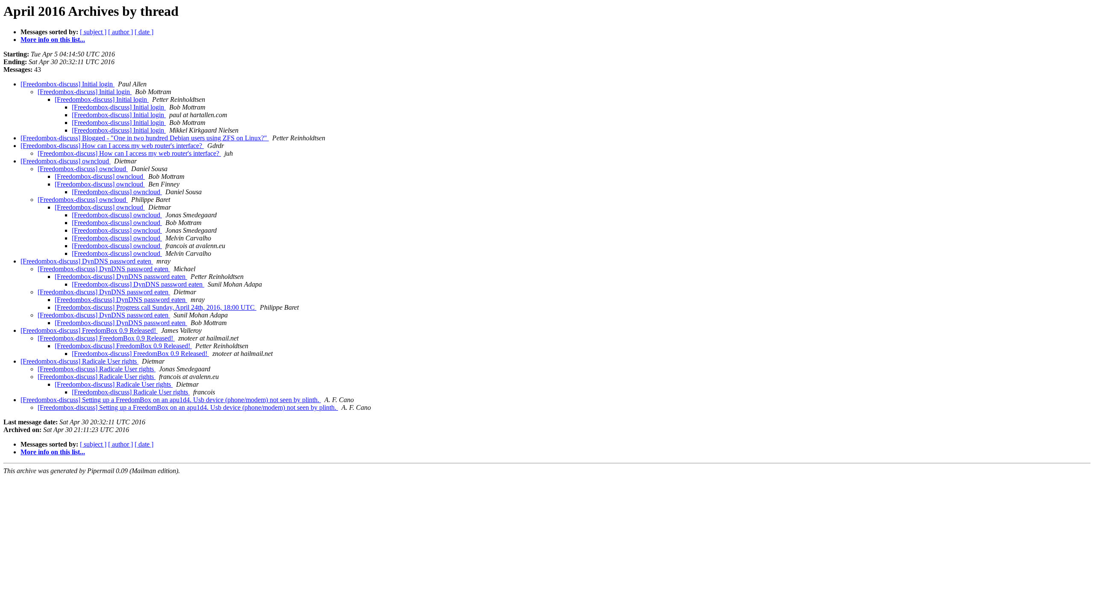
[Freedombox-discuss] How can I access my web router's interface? (112, 145)
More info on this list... (53, 39)
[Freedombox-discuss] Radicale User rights (79, 361)
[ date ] (144, 32)
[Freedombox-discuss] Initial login (68, 84)
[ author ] (120, 32)
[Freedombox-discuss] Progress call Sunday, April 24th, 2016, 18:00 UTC (155, 307)
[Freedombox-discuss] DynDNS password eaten (87, 261)
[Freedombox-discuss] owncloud (66, 161)
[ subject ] (93, 32)
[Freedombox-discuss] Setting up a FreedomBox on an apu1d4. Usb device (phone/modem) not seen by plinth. (171, 399)
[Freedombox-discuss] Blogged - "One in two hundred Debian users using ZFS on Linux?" (145, 138)
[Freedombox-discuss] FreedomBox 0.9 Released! (89, 330)
